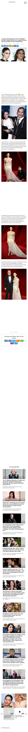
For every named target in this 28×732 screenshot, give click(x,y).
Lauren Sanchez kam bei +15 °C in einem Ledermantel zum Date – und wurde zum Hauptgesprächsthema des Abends (13, 571)
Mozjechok (12, 2)
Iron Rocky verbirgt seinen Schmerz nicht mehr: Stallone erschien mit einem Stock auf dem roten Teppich (13, 661)
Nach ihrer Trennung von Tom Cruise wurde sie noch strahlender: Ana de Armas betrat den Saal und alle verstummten (14, 505)
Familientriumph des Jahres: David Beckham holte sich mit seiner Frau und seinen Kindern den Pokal (13, 550)
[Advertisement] (14, 20)
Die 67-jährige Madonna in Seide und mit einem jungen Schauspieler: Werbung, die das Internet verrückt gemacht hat (14, 482)
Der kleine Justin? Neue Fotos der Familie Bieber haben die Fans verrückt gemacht (13, 615)
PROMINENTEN (16, 43)
